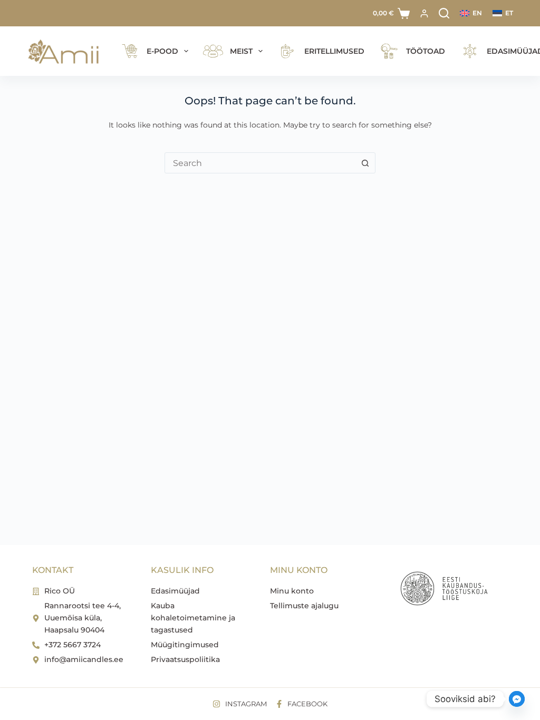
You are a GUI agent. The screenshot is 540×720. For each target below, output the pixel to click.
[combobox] (260, 162)
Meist (241, 51)
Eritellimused (334, 51)
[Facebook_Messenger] (517, 699)
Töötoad (425, 51)
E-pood (162, 51)
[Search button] (365, 163)
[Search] (444, 13)
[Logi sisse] (424, 13)
